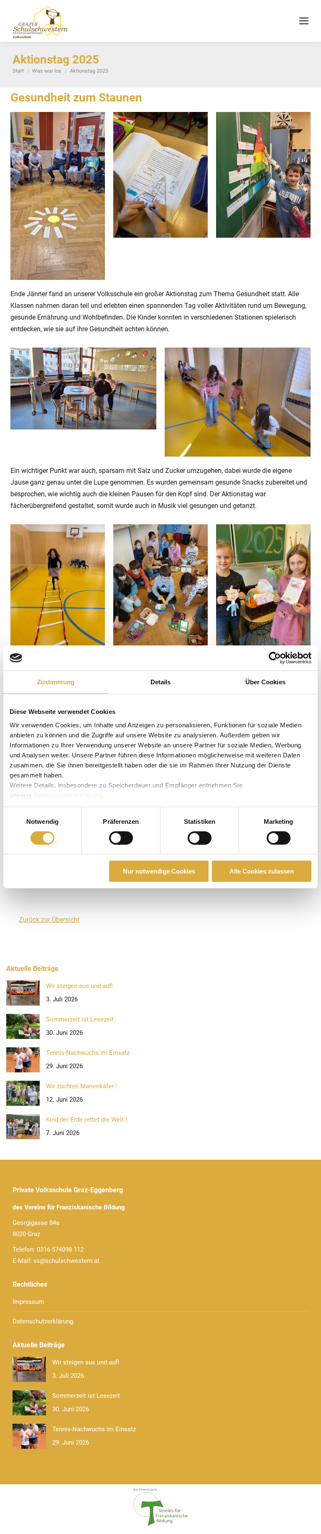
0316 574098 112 (60, 1249)
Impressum (28, 1301)
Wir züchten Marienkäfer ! (81, 1086)
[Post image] (23, 993)
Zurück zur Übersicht (49, 920)
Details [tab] (160, 682)
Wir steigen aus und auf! (79, 986)
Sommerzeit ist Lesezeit (80, 1019)
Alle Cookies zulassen (261, 871)
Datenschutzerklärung (68, 794)
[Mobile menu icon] (303, 21)
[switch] (121, 838)
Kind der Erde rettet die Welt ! (86, 1119)
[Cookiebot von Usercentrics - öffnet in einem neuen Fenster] (274, 658)
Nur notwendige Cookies (159, 871)
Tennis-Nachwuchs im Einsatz (88, 1053)
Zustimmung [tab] (55, 682)
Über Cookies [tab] (265, 682)
